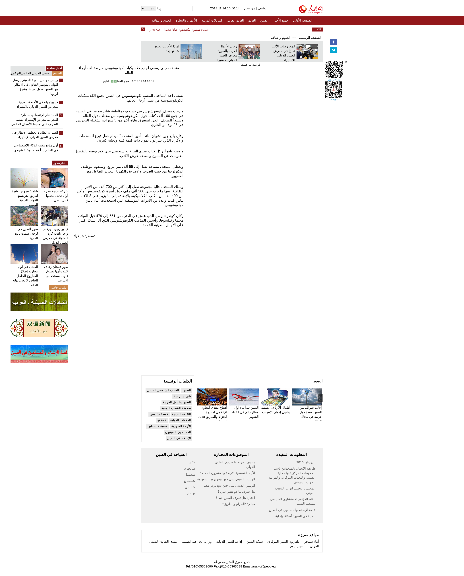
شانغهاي (189, 468)
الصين (264, 20)
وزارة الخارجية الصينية (197, 541)
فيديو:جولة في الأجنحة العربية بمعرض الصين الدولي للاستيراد (37, 104)
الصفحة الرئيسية (310, 37)
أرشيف (262, 8)
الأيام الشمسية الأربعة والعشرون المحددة (227, 473)
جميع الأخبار (281, 20)
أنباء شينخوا (311, 541)
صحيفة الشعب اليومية (176, 408)
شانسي (190, 487)
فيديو (216, 29)
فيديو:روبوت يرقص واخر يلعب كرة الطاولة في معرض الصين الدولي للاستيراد (55, 238)
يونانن (191, 493)
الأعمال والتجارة (186, 20)
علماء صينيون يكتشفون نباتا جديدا (194, 29)
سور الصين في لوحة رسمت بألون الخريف (26, 233)
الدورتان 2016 (305, 462)
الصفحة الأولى (302, 20)
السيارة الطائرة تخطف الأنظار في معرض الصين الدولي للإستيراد (35, 135)
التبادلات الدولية (212, 20)
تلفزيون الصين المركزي (283, 541)
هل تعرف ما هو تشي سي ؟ (236, 491)
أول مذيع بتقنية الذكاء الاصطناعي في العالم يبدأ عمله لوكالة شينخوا (36, 148)
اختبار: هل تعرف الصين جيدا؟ (235, 498)
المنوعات (245, 29)
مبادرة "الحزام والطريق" (238, 504)
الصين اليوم (297, 546)
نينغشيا (190, 474)
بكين (192, 462)
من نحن (250, 8)
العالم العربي (235, 20)
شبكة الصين (254, 541)
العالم (252, 20)
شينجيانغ (189, 481)
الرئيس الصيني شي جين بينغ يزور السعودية (226, 479)
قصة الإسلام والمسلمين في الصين (292, 510)
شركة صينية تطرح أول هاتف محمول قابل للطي (56, 195)
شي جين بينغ (182, 396)
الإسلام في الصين (179, 438)
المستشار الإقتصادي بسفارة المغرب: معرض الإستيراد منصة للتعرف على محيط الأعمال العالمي (34, 119)
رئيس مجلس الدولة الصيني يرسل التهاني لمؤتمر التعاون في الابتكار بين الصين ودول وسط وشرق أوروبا (35, 87)
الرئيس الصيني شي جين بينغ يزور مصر (229, 485)
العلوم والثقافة (161, 20)
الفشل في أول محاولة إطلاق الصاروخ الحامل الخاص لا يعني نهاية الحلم (25, 276)
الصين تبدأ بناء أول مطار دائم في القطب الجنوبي (244, 412)
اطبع (106, 81)
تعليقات (229, 29)
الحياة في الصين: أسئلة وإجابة (295, 516)
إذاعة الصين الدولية (229, 541)
